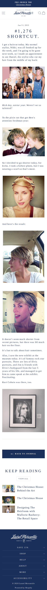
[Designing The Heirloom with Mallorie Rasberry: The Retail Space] (8, 509)
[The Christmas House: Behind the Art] (8, 488)
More (22, 572)
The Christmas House (30, 498)
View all (23, 479)
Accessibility (23, 578)
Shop (23, 554)
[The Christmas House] (8, 499)
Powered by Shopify (23, 588)
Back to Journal (25, 454)
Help (23, 560)
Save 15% (22, 548)
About (23, 566)
